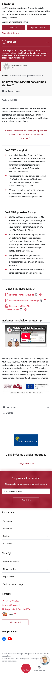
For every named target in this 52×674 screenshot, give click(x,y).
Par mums (7, 543)
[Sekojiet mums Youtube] (10, 638)
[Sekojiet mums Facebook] (4, 639)
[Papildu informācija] (40, 294)
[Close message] (47, 42)
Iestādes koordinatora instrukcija (24, 300)
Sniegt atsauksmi (26, 463)
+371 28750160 (12, 600)
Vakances (7, 521)
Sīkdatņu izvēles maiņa (13, 584)
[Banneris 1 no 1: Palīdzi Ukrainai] (26, 440)
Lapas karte (8, 576)
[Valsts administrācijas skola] (26, 69)
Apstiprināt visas (38, 27)
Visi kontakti (15, 622)
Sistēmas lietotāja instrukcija (21, 294)
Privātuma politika (11, 561)
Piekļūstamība (9, 569)
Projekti (6, 536)
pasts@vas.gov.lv (12, 605)
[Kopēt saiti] (26, 150)
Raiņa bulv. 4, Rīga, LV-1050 (18, 609)
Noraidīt (13, 27)
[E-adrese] (7, 614)
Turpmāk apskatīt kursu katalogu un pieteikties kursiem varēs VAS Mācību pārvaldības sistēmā (26, 134)
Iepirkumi (7, 528)
